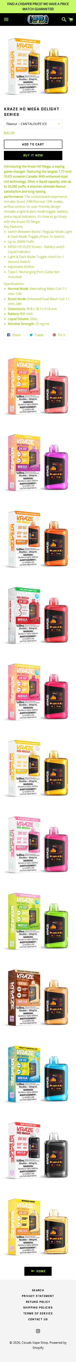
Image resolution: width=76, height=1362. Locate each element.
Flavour (11, 124)
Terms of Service (38, 1313)
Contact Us (38, 1319)
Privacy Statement (38, 1296)
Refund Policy (38, 1302)
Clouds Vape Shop (35, 1342)
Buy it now (33, 155)
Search (38, 1290)
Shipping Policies (38, 1307)
